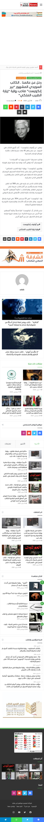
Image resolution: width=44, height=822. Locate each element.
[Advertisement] (22, 42)
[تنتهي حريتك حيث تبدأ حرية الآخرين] (35, 596)
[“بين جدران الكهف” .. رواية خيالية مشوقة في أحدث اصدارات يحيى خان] (32, 375)
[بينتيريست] (22, 239)
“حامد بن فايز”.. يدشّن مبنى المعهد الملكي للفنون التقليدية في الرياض (11, 411)
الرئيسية (37, 73)
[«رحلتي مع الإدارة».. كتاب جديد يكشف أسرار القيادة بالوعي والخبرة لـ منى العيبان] (35, 488)
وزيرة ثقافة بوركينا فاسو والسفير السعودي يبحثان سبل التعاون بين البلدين (33, 411)
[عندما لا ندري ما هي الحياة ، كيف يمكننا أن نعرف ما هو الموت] (35, 627)
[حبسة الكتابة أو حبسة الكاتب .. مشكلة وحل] (35, 607)
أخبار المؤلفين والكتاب (25, 73)
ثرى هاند (15, 803)
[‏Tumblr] (26, 239)
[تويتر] (35, 239)
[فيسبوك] (39, 239)
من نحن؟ (27, 806)
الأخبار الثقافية (21, 78)
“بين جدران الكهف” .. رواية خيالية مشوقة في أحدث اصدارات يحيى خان (33, 385)
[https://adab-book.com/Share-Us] (22, 14)
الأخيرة (36, 444)
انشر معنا (19, 806)
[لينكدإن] (31, 239)
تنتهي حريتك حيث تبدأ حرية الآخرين (15, 593)
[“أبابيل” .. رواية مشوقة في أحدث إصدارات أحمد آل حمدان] (35, 586)
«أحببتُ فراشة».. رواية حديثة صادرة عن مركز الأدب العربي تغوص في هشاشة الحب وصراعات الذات (15, 465)
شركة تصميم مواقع (25, 803)
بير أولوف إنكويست (31, 224)
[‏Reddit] (17, 239)
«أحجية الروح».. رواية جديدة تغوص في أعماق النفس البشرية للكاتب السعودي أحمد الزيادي (15, 498)
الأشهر (22, 444)
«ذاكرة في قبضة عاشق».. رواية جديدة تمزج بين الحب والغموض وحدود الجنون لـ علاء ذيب (16, 453)
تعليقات (8, 444)
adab (36, 100)
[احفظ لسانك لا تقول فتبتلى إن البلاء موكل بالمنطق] (35, 617)
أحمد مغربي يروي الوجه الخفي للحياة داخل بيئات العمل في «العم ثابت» (15, 476)
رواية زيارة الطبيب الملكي (29, 229)
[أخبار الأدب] (28, 5)
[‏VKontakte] (13, 239)
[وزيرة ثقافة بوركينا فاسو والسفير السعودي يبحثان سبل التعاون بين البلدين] (32, 401)
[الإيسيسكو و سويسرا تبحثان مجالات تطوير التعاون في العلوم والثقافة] (11, 375)
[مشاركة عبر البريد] (9, 239)
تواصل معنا (11, 806)
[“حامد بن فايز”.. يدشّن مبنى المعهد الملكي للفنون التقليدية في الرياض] (11, 401)
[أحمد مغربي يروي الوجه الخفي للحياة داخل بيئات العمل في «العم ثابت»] (35, 477)
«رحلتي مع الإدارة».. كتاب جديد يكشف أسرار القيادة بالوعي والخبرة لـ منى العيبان (16, 487)
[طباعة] (4, 239)
